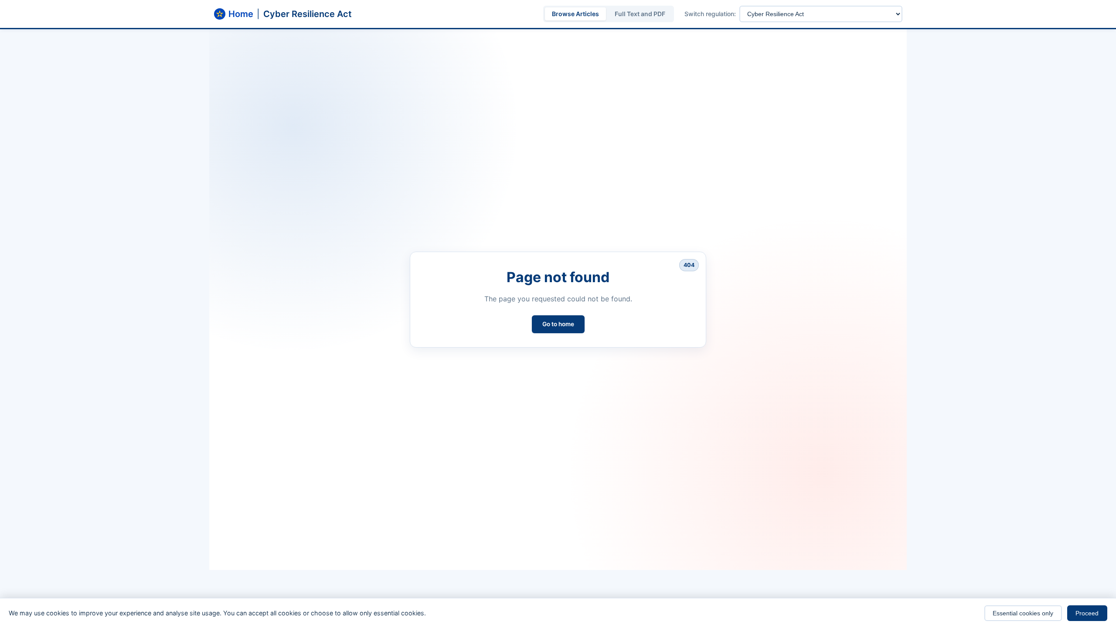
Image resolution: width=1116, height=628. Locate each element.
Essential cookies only (1023, 613)
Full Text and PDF (640, 13)
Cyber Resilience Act (307, 14)
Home (240, 14)
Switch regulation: (710, 14)
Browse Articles (575, 13)
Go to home (558, 324)
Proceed (1087, 613)
